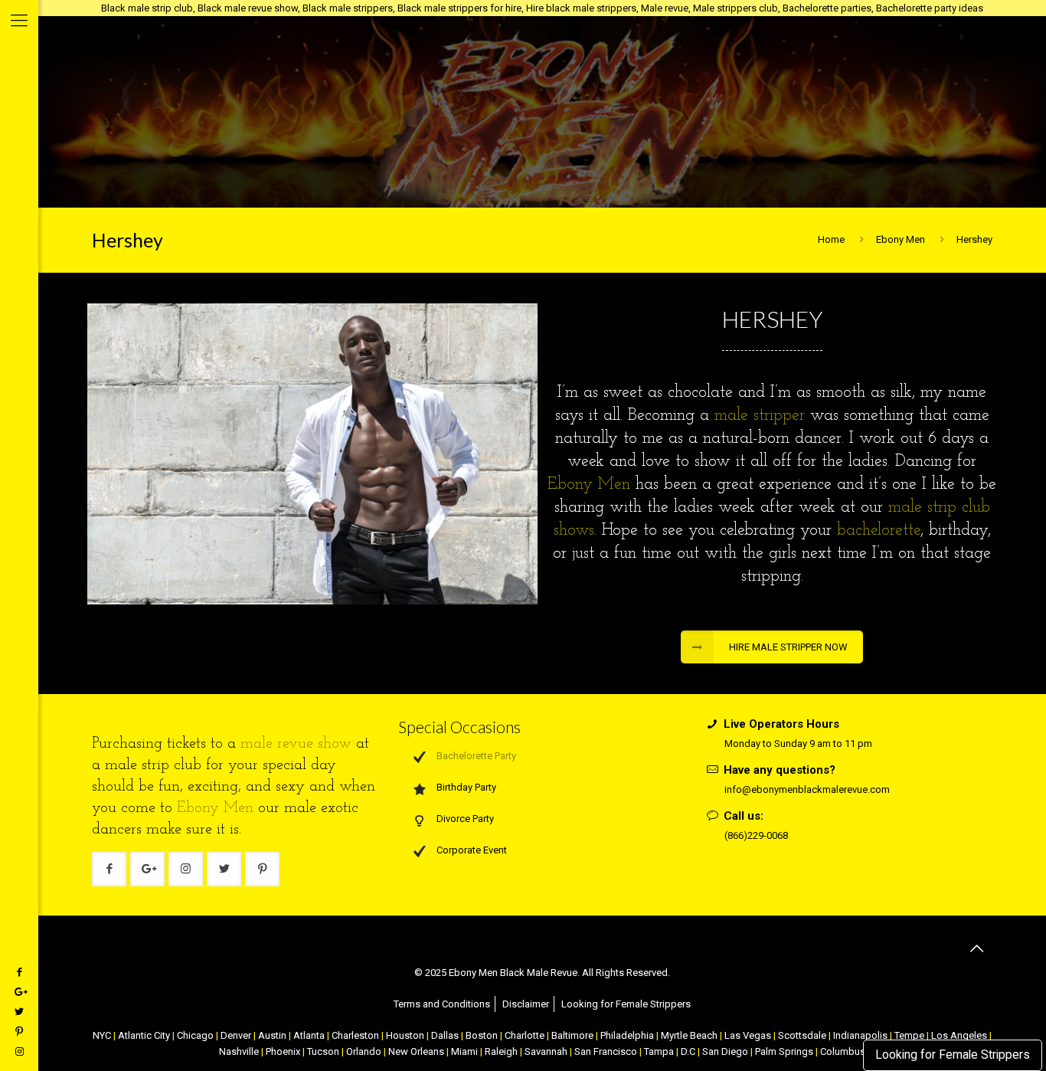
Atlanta (309, 1035)
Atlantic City (144, 1035)
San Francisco (605, 1051)
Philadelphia (627, 1035)
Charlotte (524, 1035)
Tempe (909, 1035)
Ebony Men (900, 239)
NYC (102, 1035)
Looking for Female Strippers (952, 1055)
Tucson (323, 1051)
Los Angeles (959, 1035)
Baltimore (572, 1035)
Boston (482, 1035)
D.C (688, 1051)
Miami (464, 1051)
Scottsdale (802, 1035)
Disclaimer (525, 1004)
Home (831, 239)
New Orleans (416, 1051)
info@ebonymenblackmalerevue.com (807, 789)
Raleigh (501, 1051)
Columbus (842, 1051)
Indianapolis (860, 1035)
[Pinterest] (19, 1031)
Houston (405, 1035)
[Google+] (19, 991)
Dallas (445, 1035)
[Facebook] (19, 972)
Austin (272, 1035)
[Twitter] (19, 1011)
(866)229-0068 (756, 835)
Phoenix (283, 1051)
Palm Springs (784, 1051)
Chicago (195, 1035)
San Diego (725, 1051)
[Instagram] (19, 1051)
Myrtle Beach (689, 1035)
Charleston (355, 1035)
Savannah (546, 1051)
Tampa (659, 1051)
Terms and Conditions (442, 1004)
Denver (236, 1035)
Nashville (239, 1051)
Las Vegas (747, 1035)
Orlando (363, 1051)
